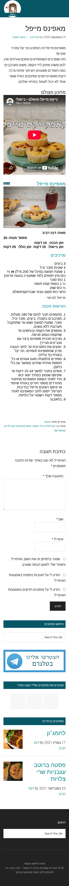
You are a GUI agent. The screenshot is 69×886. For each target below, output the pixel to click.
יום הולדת (50, 426)
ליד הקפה (37, 426)
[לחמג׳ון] (13, 740)
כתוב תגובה (18, 37)
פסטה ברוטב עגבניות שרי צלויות (50, 772)
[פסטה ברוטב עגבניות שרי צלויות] (13, 772)
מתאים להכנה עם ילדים (17, 426)
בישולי (26, 867)
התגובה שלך (53, 476)
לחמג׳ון (56, 733)
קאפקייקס (60, 430)
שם (59, 519)
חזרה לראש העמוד (34, 863)
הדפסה (6, 183)
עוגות (47, 421)
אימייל (57, 539)
